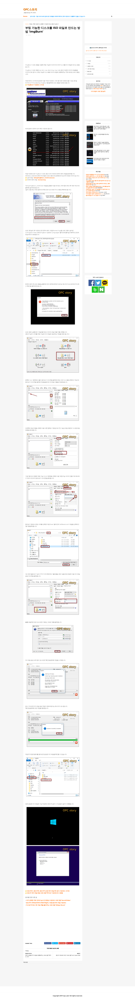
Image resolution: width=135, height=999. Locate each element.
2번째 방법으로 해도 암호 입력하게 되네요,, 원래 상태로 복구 (98, 184)
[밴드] (95, 292)
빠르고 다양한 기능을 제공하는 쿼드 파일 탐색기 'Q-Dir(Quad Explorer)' (102, 144)
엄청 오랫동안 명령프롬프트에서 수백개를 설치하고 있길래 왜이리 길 (98, 187)
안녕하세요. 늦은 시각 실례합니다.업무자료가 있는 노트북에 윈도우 (98, 190)
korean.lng (42, 180)
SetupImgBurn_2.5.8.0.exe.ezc (44, 178)
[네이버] (101, 292)
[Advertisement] (52, 48)
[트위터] (98, 285)
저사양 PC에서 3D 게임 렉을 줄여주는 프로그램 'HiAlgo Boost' (45, 905)
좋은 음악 (89, 71)
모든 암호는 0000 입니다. (92, 192)
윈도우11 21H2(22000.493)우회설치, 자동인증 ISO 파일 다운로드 (46, 902)
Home (25, 16)
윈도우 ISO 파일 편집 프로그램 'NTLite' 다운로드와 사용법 (45, 893)
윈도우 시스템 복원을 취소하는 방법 (101, 135)
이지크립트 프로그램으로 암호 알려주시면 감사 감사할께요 (98, 181)
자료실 (30, 24)
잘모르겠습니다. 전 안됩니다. (93, 195)
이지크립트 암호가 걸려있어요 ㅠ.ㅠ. (95, 193)
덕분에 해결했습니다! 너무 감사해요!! (95, 174)
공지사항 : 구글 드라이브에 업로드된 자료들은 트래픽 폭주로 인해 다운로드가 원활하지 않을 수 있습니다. (57, 16)
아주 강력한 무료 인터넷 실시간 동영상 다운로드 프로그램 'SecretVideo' (48, 900)
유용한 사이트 (90, 66)
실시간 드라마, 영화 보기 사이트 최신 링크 (96, 50)
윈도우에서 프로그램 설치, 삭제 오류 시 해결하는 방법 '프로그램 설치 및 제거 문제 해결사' (102, 128)
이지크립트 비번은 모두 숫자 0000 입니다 (96, 177)
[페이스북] (92, 285)
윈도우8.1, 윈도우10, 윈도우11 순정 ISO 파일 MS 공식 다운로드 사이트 (48, 891)
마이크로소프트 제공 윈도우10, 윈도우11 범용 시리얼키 (101, 159)
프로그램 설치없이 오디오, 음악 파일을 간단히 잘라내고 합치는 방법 (101, 152)
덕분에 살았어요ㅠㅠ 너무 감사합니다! (95, 176)
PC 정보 (89, 60)
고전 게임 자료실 (90, 68)
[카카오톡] (105, 285)
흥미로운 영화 (90, 74)
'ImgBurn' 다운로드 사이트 (35, 85)
